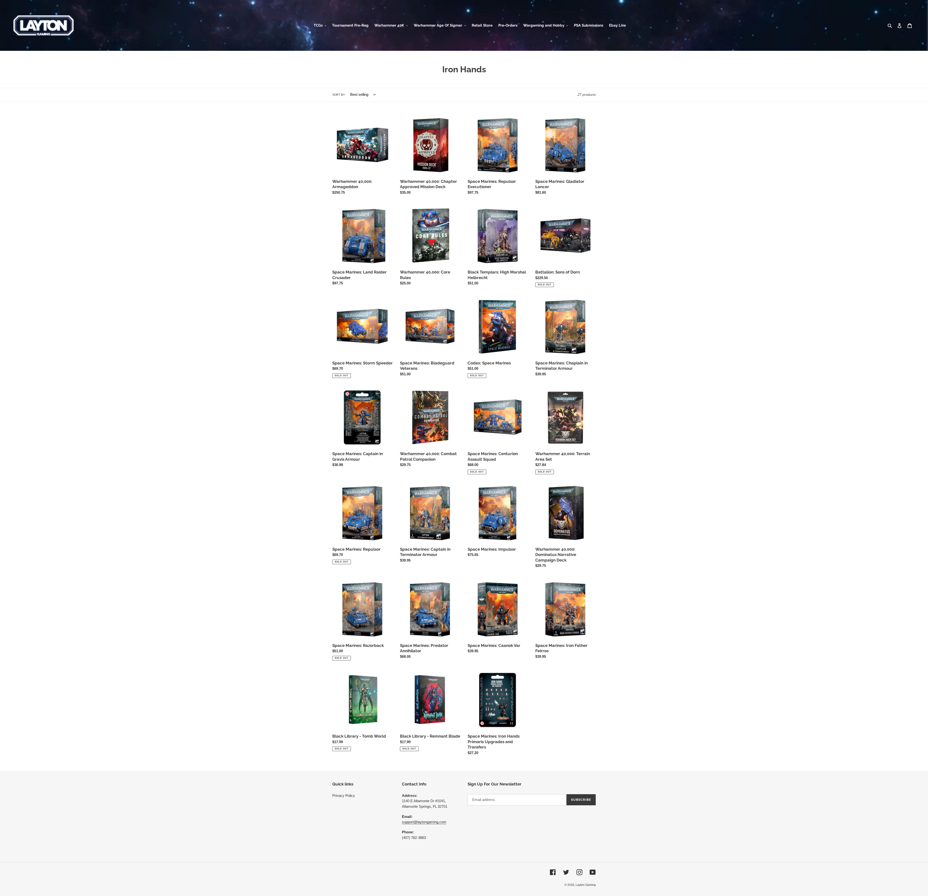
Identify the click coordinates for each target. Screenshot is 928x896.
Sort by (338, 94)
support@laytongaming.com (424, 822)
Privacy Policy (343, 795)
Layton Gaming (586, 885)
